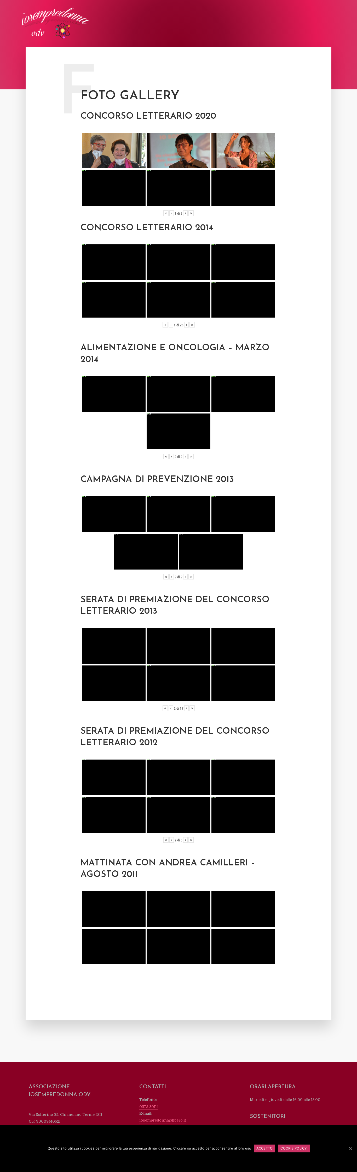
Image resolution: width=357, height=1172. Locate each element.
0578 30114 (148, 1107)
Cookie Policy (293, 1148)
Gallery (258, 23)
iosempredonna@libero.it (162, 1120)
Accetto (264, 1148)
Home (128, 23)
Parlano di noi (231, 23)
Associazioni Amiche (289, 23)
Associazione (151, 23)
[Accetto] (350, 1148)
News (207, 23)
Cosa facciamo (183, 23)
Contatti (321, 23)
